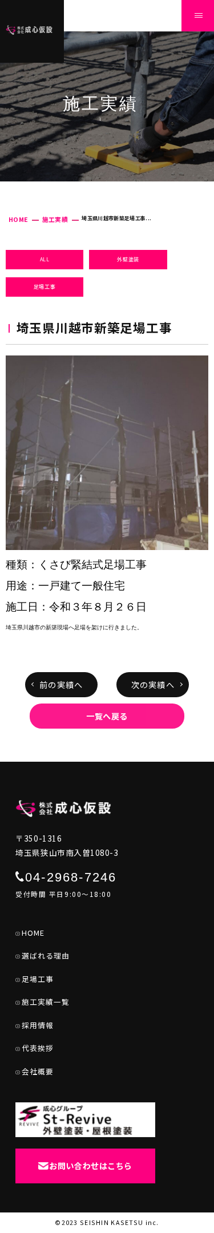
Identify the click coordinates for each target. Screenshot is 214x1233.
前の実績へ (61, 684)
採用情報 (38, 1025)
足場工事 (45, 286)
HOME (19, 219)
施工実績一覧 (46, 1001)
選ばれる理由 (46, 955)
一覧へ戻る (107, 716)
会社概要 (38, 1071)
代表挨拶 (38, 1047)
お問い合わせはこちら (90, 1165)
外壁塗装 (128, 259)
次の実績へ (153, 684)
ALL (45, 259)
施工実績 (55, 219)
